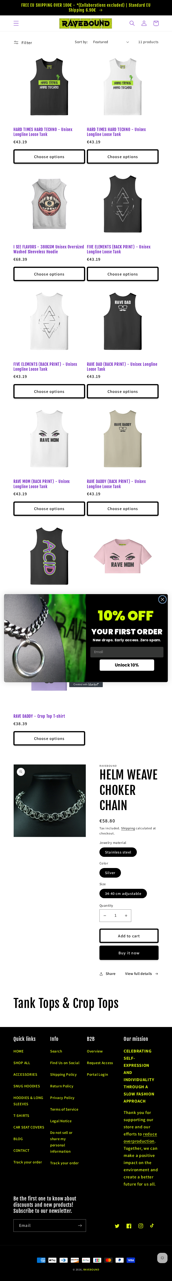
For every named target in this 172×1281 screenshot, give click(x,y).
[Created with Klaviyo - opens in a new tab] (86, 684)
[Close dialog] (162, 599)
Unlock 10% (127, 665)
